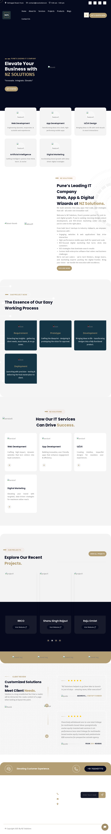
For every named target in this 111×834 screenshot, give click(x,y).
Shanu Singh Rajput (21, 620)
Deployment (20, 366)
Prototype (55, 333)
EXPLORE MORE (64, 268)
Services (41, 11)
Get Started (45, 89)
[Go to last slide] (47, 705)
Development (90, 333)
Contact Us (26, 19)
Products (60, 11)
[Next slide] (47, 736)
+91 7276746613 (66, 794)
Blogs (69, 11)
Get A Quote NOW (98, 15)
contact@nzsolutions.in (69, 799)
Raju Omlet (56, 620)
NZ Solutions (17, 786)
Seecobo (90, 620)
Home (24, 11)
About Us (32, 11)
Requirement (21, 333)
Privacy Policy (88, 829)
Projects (51, 11)
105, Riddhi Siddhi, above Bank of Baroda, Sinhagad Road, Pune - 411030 (69, 810)
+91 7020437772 (95, 768)
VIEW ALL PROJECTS (97, 554)
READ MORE (17, 465)
